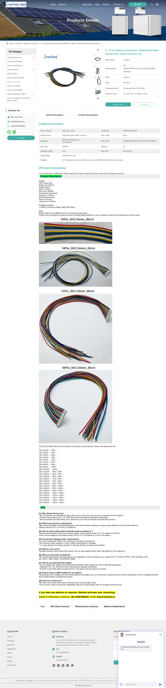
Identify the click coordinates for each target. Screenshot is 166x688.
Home (53, 4)
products (73, 4)
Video (9, 653)
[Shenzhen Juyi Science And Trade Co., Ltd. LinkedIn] (67, 666)
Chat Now (21, 138)
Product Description (88, 115)
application (87, 4)
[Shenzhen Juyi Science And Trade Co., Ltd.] (16, 4)
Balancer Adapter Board (114, 606)
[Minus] (160, 634)
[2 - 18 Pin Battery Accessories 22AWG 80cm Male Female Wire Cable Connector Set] (65, 75)
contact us (118, 4)
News (9, 657)
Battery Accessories (31, 43)
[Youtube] (63, 666)
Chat (139, 4)
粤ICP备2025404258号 (83, 685)
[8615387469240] (72, 666)
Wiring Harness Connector (86, 606)
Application (11, 649)
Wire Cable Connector (60, 606)
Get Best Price (118, 104)
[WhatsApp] (9, 132)
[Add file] (121, 684)
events (106, 4)
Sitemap (30, 680)
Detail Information (54, 115)
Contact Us (11, 665)
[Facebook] (58, 666)
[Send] (160, 684)
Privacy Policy (20, 680)
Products (18, 43)
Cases (9, 661)
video (97, 4)
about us (62, 4)
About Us (11, 645)
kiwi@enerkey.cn (18, 122)
